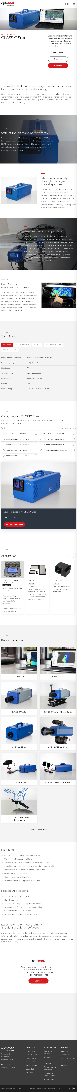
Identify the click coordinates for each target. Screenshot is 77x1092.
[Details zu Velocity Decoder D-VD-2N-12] (36, 439)
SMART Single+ (31, 1065)
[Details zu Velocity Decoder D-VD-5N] (36, 450)
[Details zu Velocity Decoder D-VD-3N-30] (36, 445)
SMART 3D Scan (31, 1062)
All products (30, 1072)
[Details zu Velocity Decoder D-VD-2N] (74, 434)
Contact (58, 66)
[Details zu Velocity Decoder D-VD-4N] (74, 445)
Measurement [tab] (22, 345)
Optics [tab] (37, 345)
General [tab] (7, 345)
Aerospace (47, 1057)
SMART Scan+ (31, 1058)
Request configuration (14, 524)
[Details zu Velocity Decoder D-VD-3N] (74, 439)
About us (64, 1051)
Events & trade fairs (68, 1058)
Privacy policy (41, 1088)
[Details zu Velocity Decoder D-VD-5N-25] (74, 450)
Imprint (32, 1088)
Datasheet (58, 52)
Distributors (65, 1055)
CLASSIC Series (31, 1055)
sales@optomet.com (12, 1065)
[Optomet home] (8, 4)
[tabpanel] (38, 373)
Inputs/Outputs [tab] (53, 345)
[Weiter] (74, 555)
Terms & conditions (54, 1088)
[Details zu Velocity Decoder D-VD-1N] (36, 434)
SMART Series (31, 1051)
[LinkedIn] (69, 1088)
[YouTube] (74, 1088)
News (63, 1062)
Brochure (58, 59)
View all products (38, 830)
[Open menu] (74, 4)
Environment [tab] (9, 350)
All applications (49, 1079)
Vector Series (30, 1069)
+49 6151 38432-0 (10, 1068)
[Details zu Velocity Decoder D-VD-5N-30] (36, 455)
